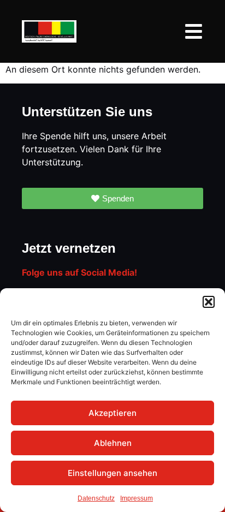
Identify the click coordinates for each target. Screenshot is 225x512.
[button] (208, 301)
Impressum (136, 498)
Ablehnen (113, 443)
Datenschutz (96, 498)
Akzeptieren (112, 413)
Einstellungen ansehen (112, 473)
